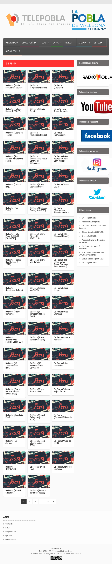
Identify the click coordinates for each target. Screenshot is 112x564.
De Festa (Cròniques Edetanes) (63, 467)
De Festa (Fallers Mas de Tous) (37, 260)
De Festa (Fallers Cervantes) (13, 312)
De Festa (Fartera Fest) (37, 467)
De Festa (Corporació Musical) (39, 86)
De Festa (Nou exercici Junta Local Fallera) (14, 158)
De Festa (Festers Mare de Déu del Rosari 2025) (13, 391)
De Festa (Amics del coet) (62, 441)
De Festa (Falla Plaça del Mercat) (61, 235)
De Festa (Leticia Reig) (13, 185)
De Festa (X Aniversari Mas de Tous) (37, 313)
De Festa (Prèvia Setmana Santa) (37, 185)
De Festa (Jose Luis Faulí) (14, 416)
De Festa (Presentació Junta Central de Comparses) (38, 159)
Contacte (9, 524)
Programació (12, 42)
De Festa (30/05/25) (11, 467)
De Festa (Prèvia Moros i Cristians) (37, 338)
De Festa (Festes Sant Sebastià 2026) (13, 262)
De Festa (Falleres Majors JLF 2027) (13, 110)
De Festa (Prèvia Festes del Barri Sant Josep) (61, 158)
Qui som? (9, 536)
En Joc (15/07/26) (89, 236)
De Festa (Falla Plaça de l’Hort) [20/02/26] (12, 236)
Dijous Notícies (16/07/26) (93, 232)
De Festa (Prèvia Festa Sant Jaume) (14, 86)
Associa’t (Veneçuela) (91, 222)
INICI (7, 528)
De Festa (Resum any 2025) (37, 289)
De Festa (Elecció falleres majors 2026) (37, 443)
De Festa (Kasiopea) (58, 86)
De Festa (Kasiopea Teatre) (14, 133)
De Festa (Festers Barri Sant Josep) (38, 491)
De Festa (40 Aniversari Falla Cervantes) (36, 365)
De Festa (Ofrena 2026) (61, 185)
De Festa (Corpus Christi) (37, 110)
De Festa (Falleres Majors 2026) (62, 390)
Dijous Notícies (29, 42)
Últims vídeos (10, 540)
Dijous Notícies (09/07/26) (93, 259)
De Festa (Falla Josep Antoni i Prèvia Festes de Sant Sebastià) (61, 263)
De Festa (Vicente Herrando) (62, 338)
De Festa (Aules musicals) (61, 364)
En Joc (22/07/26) (89, 218)
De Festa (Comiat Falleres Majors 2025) (37, 417)
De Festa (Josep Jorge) (61, 289)
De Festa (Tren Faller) (12, 209)
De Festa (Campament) (60, 133)
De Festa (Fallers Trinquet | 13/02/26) (37, 236)
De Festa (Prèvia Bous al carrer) (37, 390)
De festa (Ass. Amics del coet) (61, 110)
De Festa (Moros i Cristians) (61, 312)
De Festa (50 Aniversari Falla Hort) (12, 365)
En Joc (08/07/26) (89, 263)
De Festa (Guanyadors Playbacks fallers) (61, 210)
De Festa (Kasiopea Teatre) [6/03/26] (38, 209)
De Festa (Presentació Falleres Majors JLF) (14, 339)
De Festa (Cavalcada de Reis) (14, 289)
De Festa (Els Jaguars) (11, 441)
